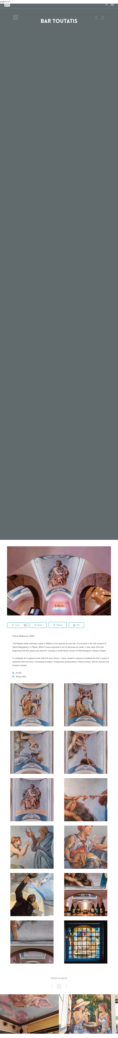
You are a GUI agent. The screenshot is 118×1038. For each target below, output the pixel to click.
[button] (112, 4)
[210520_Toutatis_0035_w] (32, 800)
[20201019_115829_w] (86, 847)
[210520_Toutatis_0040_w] (86, 942)
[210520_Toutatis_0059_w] (86, 895)
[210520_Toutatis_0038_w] (32, 942)
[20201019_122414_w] (86, 800)
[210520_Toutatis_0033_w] (32, 753)
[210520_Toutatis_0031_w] (32, 705)
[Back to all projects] (15, 17)
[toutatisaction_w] (32, 895)
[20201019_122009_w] (32, 847)
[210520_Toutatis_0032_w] (86, 705)
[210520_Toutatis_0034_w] (86, 753)
